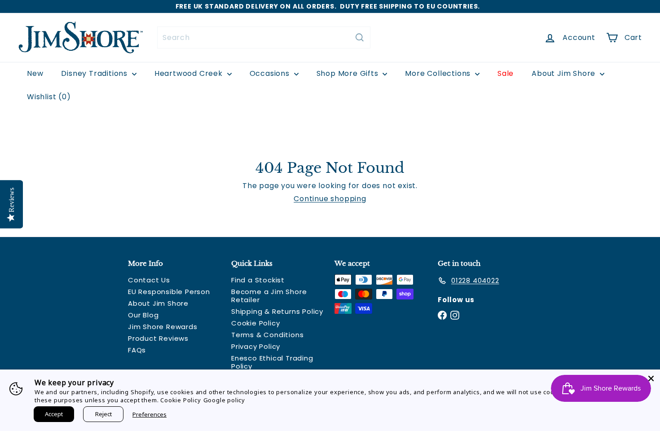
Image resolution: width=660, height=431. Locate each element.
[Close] (651, 378)
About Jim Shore (565, 73)
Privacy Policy (255, 346)
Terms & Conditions (267, 334)
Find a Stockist (258, 280)
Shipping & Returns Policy (277, 311)
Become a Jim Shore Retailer (269, 295)
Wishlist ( (47, 97)
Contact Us (149, 280)
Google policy (224, 400)
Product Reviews (158, 338)
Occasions (271, 73)
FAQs (137, 350)
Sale (505, 73)
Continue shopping (330, 199)
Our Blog (143, 315)
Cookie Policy (255, 323)
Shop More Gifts (349, 73)
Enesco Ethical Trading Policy (272, 362)
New (35, 73)
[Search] (359, 37)
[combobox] (263, 37)
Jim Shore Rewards (163, 326)
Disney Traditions (95, 73)
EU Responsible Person (169, 291)
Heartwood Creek (189, 73)
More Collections (439, 73)
